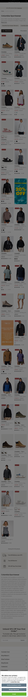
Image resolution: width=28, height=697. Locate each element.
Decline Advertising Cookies (14, 685)
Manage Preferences (14, 689)
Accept (14, 694)
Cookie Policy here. (15, 681)
